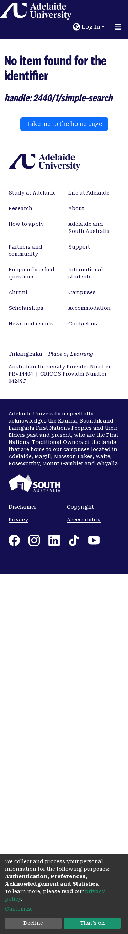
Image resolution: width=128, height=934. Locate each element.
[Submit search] (67, 27)
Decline (33, 923)
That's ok (92, 923)
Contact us (82, 324)
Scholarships (26, 308)
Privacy (18, 519)
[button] (76, 27)
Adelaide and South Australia (89, 227)
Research (20, 208)
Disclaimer (22, 507)
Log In (91, 26)
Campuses (82, 292)
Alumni (18, 292)
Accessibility (84, 519)
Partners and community (25, 250)
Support (79, 247)
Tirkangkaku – (51, 354)
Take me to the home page (64, 124)
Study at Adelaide (32, 193)
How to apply (26, 224)
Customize (19, 909)
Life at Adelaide (89, 193)
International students (85, 273)
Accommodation (89, 308)
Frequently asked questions (31, 273)
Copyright (80, 507)
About (76, 208)
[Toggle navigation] (118, 27)
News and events (31, 324)
